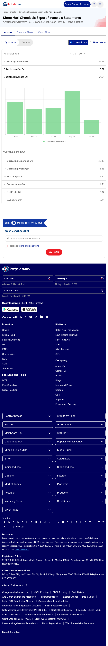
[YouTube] (30, 316)
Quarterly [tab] (10, 42)
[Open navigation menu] (100, 4)
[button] (77, 4)
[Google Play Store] (10, 309)
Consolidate (80, 42)
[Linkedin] (41, 316)
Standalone (99, 42)
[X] (25, 316)
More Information (11, 632)
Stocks (13, 12)
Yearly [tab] (26, 42)
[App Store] (29, 309)
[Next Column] (84, 54)
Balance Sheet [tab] (25, 32)
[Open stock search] (94, 4)
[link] (27, 278)
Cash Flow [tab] (44, 32)
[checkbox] (6, 246)
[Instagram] (36, 316)
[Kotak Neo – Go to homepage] (12, 4)
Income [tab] (8, 32)
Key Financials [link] (55, 12)
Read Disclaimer (22, 550)
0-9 (18, 527)
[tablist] (54, 32)
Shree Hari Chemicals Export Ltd (33, 12)
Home (5, 12)
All (22, 527)
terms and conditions (29, 246)
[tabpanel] (54, 123)
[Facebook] (46, 316)
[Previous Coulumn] (71, 54)
